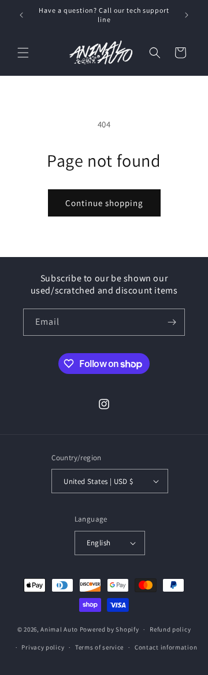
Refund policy (170, 629)
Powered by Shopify (109, 629)
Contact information (166, 647)
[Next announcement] (186, 15)
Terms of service (99, 647)
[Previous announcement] (21, 15)
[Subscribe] (171, 322)
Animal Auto (59, 629)
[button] (23, 52)
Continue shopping (104, 202)
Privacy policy (42, 647)
